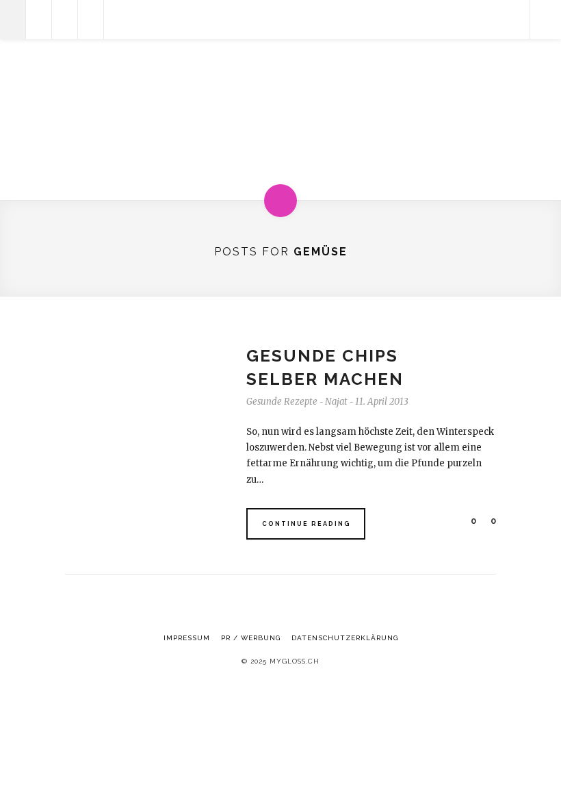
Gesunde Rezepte (281, 401)
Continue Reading (306, 523)
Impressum (187, 638)
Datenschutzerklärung (344, 638)
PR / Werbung (250, 638)
